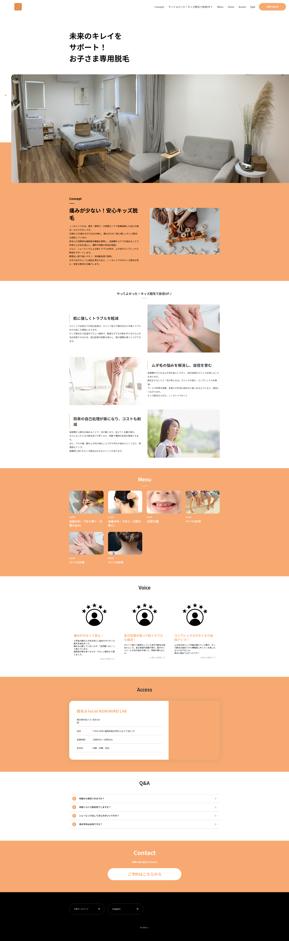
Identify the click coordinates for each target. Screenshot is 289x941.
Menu (220, 7)
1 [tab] (5, 95)
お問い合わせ (272, 6)
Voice (231, 7)
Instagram (116, 909)
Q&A (252, 7)
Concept (159, 7)
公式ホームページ (81, 909)
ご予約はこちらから (145, 874)
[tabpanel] (150, 128)
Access (242, 7)
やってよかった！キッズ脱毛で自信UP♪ (191, 7)
